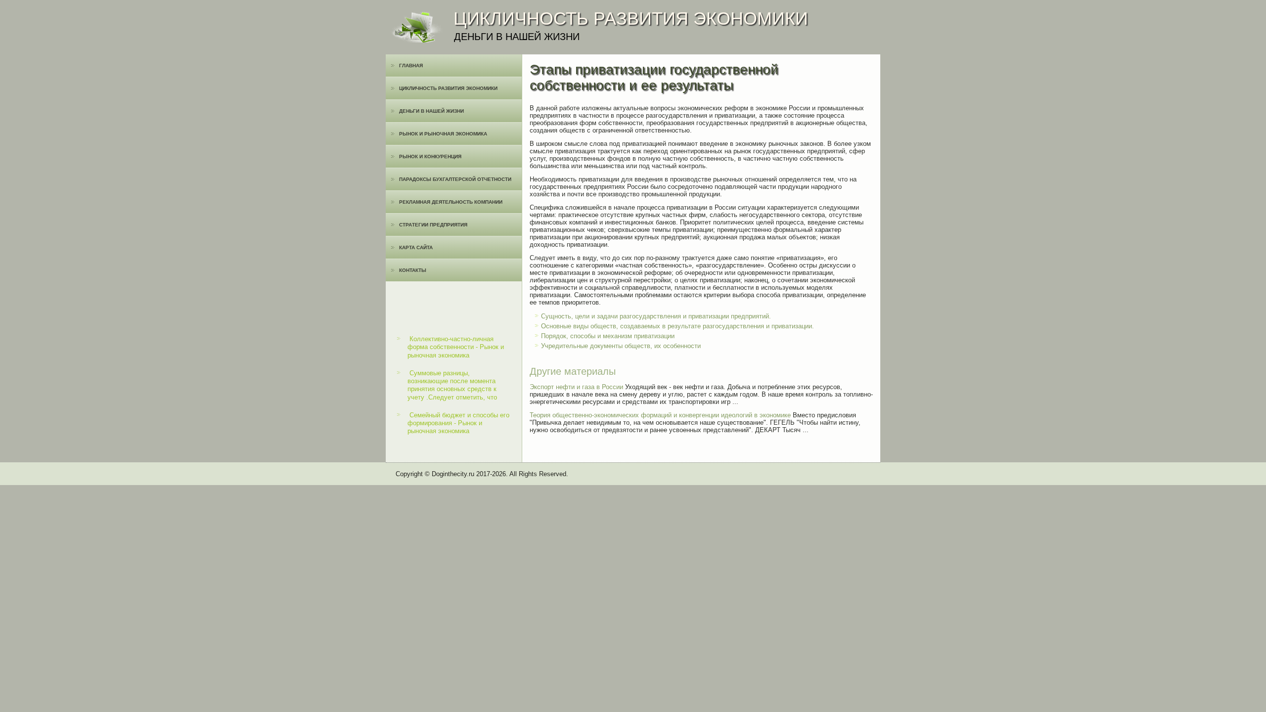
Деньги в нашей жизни (431, 111)
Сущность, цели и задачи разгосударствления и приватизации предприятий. (656, 316)
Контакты (412, 270)
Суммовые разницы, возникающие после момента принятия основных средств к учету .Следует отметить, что (452, 385)
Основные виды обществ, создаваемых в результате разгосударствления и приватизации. (677, 326)
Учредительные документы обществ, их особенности (621, 346)
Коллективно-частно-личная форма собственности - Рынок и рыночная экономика (455, 347)
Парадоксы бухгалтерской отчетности (455, 179)
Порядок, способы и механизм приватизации (608, 336)
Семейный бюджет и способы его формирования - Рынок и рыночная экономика (458, 423)
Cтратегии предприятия (433, 224)
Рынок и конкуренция (430, 156)
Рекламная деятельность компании (450, 202)
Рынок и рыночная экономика (443, 133)
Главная (411, 65)
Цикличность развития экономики (448, 88)
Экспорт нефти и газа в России (576, 387)
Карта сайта (416, 247)
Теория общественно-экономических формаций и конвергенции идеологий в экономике (660, 415)
